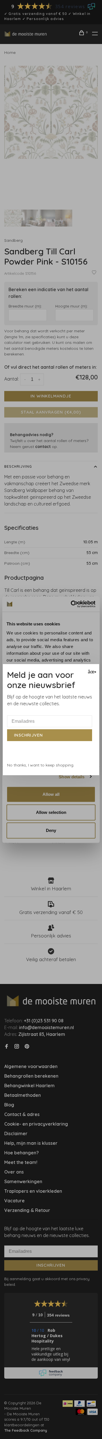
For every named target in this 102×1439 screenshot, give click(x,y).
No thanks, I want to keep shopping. (40, 765)
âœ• (91, 671)
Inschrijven (28, 735)
